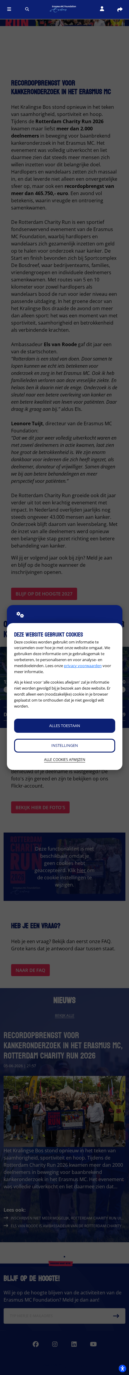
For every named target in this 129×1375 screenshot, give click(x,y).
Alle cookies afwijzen (64, 759)
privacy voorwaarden (83, 665)
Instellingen (64, 745)
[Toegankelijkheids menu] (122, 1368)
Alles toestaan (64, 725)
